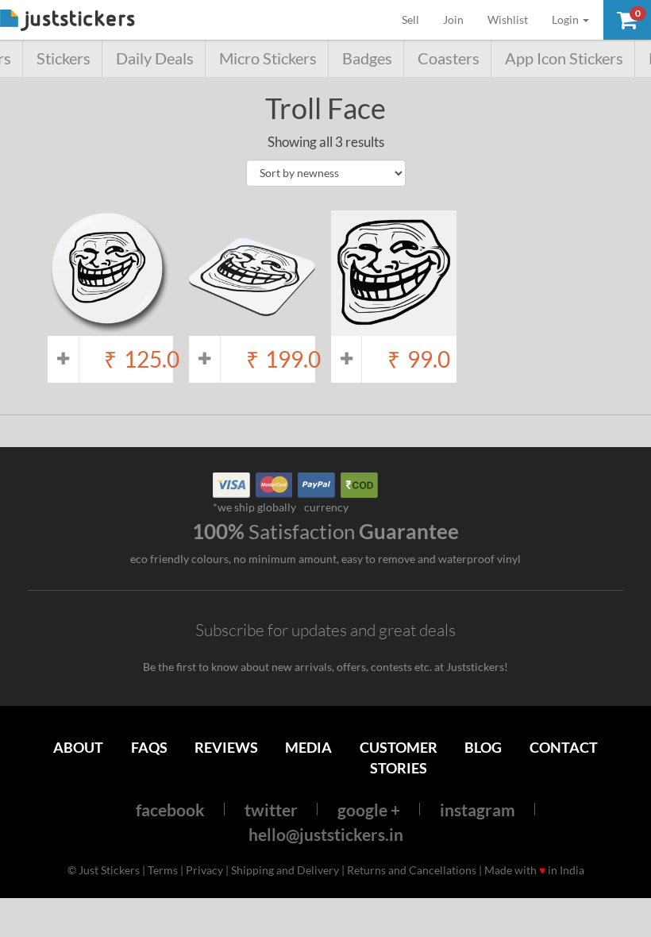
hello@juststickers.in (325, 834)
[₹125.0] (110, 327)
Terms (163, 870)
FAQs (149, 747)
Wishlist (507, 19)
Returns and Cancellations (411, 870)
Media (308, 747)
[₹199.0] (251, 327)
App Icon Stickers (564, 58)
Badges (367, 58)
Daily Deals (155, 58)
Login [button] (566, 19)
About (78, 747)
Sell (416, 19)
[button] (627, 20)
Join (453, 19)
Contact (564, 747)
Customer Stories (398, 757)
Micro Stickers (268, 58)
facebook (170, 809)
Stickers (64, 58)
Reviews (226, 747)
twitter (271, 809)
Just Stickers (67, 21)
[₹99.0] (393, 327)
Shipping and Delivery (285, 870)
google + (368, 809)
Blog (483, 747)
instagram (477, 809)
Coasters (449, 58)
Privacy (204, 870)
